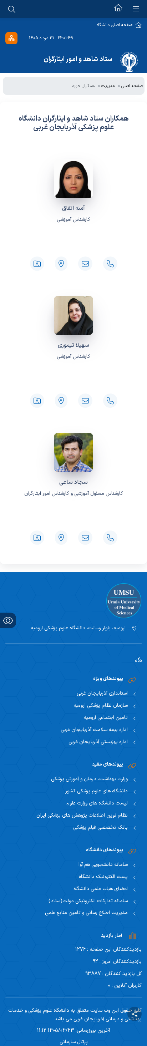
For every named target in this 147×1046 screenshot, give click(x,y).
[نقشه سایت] (11, 38)
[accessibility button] (8, 620)
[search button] (11, 9)
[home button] (118, 9)
